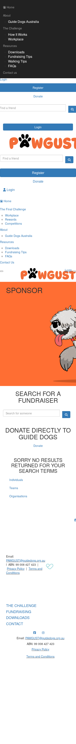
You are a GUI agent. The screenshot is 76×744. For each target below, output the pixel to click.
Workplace (16, 39)
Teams (13, 488)
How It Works (17, 34)
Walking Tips (17, 61)
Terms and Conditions (40, 656)
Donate (38, 181)
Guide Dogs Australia (23, 21)
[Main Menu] (1, 271)
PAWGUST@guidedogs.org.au (25, 560)
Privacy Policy (16, 569)
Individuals (16, 480)
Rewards (10, 219)
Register (38, 172)
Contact (14, 623)
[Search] (69, 159)
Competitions (13, 223)
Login (38, 127)
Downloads (16, 52)
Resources (10, 46)
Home (10, 7)
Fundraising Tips (20, 56)
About (7, 15)
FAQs (12, 66)
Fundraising (18, 611)
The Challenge (12, 28)
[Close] (74, 271)
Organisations (18, 496)
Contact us (10, 72)
